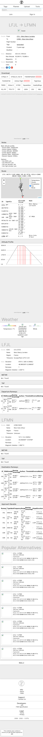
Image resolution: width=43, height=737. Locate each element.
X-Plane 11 (4, 77)
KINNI (20, 187)
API (22, 705)
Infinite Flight (19, 81)
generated (20, 44)
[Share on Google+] (12, 68)
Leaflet (39, 197)
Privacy (22, 714)
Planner (16, 6)
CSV (32, 89)
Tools (37, 6)
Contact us (39, 94)
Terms (22, 713)
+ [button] (4, 180)
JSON (26, 89)
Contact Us (22, 699)
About (22, 691)
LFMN (30, 25)
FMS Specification (22, 707)
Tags (5, 6)
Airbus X (11, 85)
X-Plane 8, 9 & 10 (16, 77)
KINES (21, 190)
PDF (19, 89)
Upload (27, 6)
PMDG (3, 85)
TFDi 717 (11, 89)
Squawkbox (27, 85)
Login (24, 138)
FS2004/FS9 (6, 81)
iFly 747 (3, 89)
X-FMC (18, 85)
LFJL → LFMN (25, 556)
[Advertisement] (21, 116)
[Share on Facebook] (7, 68)
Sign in (32, 14)
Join (10, 14)
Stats (22, 693)
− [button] (4, 183)
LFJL (13, 25)
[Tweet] (9, 68)
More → (21, 662)
